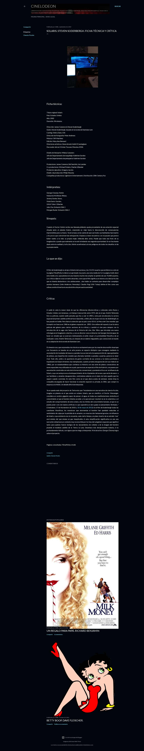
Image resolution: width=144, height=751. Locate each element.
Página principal (38, 17)
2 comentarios (58, 634)
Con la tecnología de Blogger (73, 737)
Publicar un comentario (61, 724)
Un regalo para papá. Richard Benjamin (73, 630)
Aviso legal (50, 17)
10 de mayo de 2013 (84, 408)
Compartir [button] (27, 27)
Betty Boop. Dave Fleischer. (65, 720)
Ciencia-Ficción (28, 35)
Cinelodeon (43, 6)
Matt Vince (78, 741)
